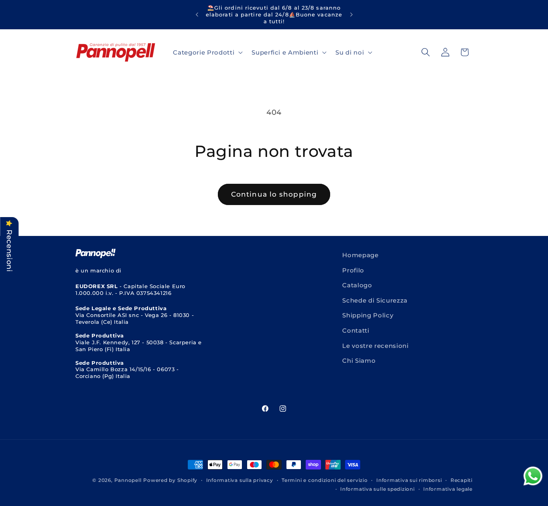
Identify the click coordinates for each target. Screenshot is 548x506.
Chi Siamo (358, 360)
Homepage (360, 255)
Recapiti (462, 480)
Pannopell (128, 480)
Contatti (355, 330)
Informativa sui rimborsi (409, 480)
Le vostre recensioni (375, 346)
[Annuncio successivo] (351, 14)
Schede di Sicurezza (375, 300)
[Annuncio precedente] (197, 14)
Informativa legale (448, 489)
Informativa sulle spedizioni (377, 489)
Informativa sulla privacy (239, 480)
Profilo (353, 270)
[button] (207, 52)
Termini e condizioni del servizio (324, 480)
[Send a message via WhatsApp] (533, 476)
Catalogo (357, 285)
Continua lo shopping (274, 194)
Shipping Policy (367, 315)
